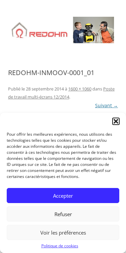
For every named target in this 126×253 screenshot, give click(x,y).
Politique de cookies (59, 246)
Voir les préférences (63, 232)
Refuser (63, 214)
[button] (116, 121)
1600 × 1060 (79, 89)
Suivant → (106, 105)
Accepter (63, 195)
